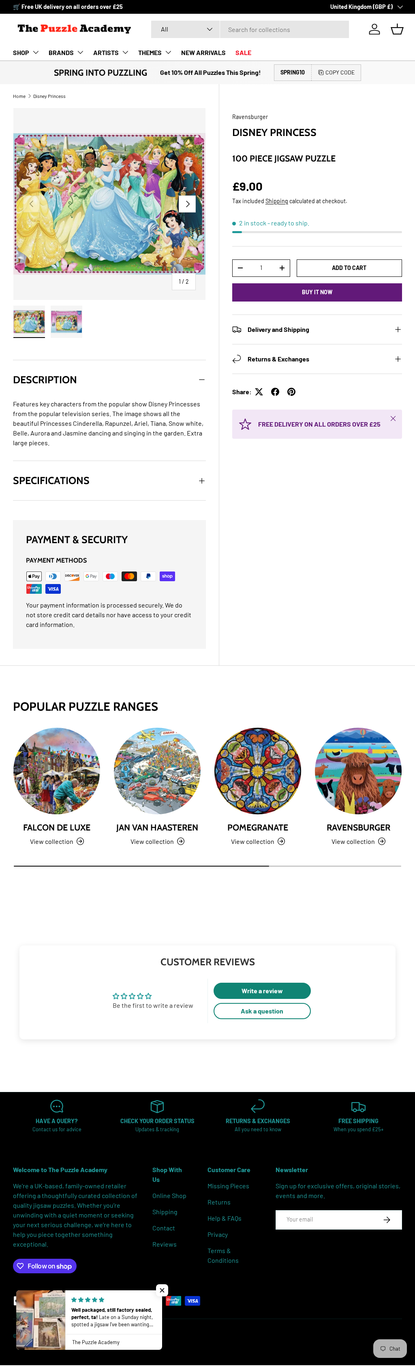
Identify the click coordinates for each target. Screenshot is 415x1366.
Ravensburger (250, 116)
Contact (163, 1228)
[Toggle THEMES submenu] (168, 52)
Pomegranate (257, 827)
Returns (219, 1202)
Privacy (218, 1234)
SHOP (21, 52)
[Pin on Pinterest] (291, 392)
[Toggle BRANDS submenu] (80, 52)
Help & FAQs (225, 1218)
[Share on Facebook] (275, 392)
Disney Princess (49, 96)
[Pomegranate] (257, 771)
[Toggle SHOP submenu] (36, 52)
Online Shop (169, 1195)
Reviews (164, 1244)
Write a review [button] (262, 990)
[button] (397, 29)
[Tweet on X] (259, 392)
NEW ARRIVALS (203, 52)
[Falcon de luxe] (56, 771)
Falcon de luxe (56, 827)
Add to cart (349, 267)
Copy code (340, 72)
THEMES (150, 52)
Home (19, 96)
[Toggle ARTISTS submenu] (125, 52)
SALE (243, 52)
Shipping (276, 201)
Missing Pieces (228, 1186)
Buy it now (317, 292)
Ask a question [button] (262, 1011)
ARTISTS (106, 52)
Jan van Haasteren (157, 827)
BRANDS (61, 52)
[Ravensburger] (358, 771)
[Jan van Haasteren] (157, 771)
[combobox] (250, 29)
